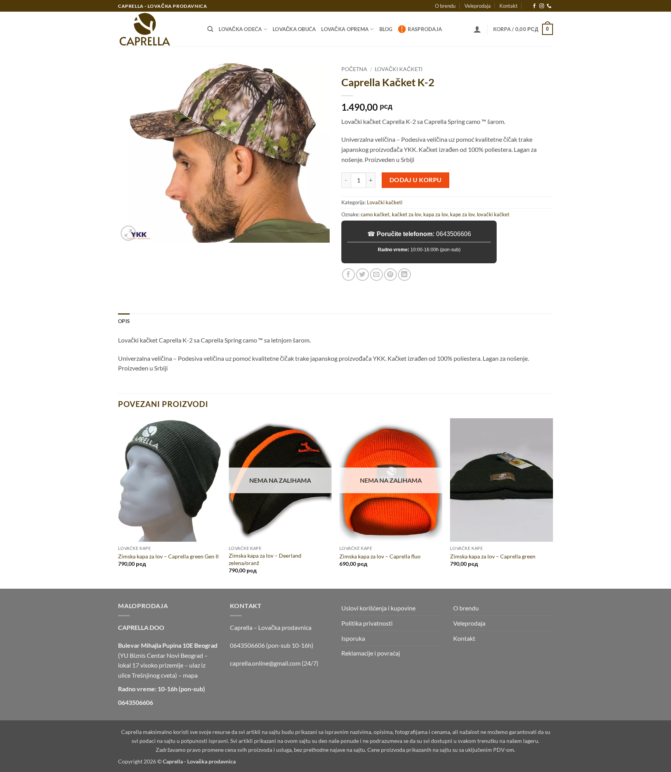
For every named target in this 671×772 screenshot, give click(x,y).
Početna (354, 69)
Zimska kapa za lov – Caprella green (492, 556)
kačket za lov (406, 214)
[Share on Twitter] (362, 274)
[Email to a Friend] (376, 274)
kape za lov (462, 214)
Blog (386, 29)
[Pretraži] (210, 29)
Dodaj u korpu (415, 179)
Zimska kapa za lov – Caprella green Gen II (168, 556)
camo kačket (375, 214)
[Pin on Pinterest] (390, 274)
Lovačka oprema (345, 29)
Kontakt (508, 6)
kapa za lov (435, 214)
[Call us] (549, 6)
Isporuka (353, 638)
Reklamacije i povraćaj (370, 653)
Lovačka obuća (294, 29)
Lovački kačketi (398, 69)
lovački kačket (493, 214)
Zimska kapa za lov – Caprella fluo (380, 556)
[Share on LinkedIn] (404, 274)
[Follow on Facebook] (534, 6)
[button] (477, 29)
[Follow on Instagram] (541, 6)
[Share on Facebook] (348, 274)
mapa (190, 675)
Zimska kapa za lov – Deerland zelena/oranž (265, 559)
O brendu (445, 6)
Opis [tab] (124, 321)
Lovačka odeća (240, 29)
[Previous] (118, 502)
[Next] (552, 502)
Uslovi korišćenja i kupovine (378, 608)
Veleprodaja (477, 6)
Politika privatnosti (367, 623)
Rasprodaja (425, 29)
